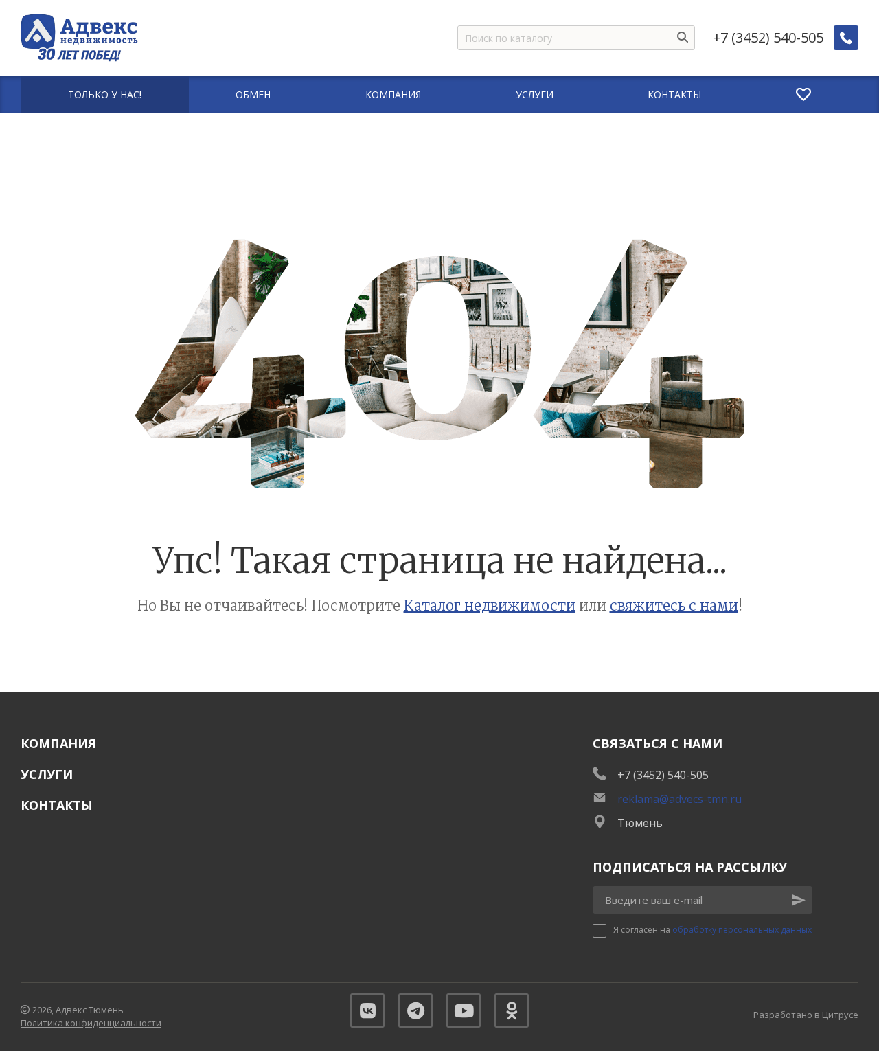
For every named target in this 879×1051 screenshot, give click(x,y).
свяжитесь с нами (674, 605)
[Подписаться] (798, 900)
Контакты (57, 805)
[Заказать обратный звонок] (846, 37)
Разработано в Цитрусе (805, 1014)
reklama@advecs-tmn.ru (679, 798)
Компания (58, 743)
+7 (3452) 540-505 (768, 38)
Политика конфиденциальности (91, 1023)
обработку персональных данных (742, 930)
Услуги (47, 774)
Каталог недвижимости (489, 605)
